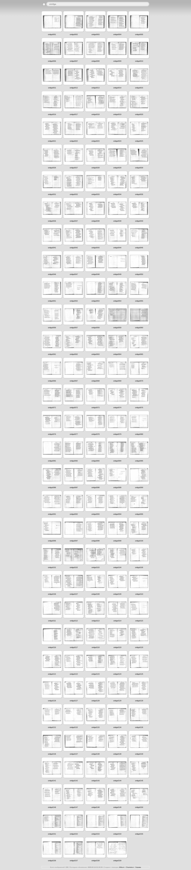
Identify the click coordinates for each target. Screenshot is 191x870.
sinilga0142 (74, 781)
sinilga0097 (74, 541)
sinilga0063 (95, 354)
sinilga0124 (117, 674)
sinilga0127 (74, 701)
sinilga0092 (74, 514)
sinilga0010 (139, 61)
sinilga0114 (117, 621)
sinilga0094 (117, 514)
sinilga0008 (95, 61)
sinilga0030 (139, 168)
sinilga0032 (74, 194)
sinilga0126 (52, 701)
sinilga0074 (117, 407)
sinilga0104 (117, 567)
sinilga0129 (117, 701)
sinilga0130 (139, 701)
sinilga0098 (95, 541)
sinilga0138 (95, 754)
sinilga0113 (96, 621)
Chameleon (130, 867)
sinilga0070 (139, 381)
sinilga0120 (139, 647)
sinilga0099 (117, 541)
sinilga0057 (74, 327)
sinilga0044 (117, 248)
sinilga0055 (139, 301)
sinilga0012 (74, 88)
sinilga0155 (139, 834)
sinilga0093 (95, 514)
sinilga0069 (117, 381)
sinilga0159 (117, 860)
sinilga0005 (139, 34)
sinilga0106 (52, 594)
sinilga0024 (117, 141)
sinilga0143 (95, 781)
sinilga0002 (74, 34)
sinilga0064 (117, 354)
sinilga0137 (74, 754)
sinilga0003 (95, 34)
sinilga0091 (52, 514)
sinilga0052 (74, 301)
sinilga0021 (52, 141)
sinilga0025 (139, 141)
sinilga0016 (52, 114)
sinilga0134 (117, 727)
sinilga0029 (117, 168)
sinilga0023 (95, 141)
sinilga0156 (52, 860)
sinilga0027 (74, 168)
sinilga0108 (95, 594)
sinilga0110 (139, 594)
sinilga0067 (74, 381)
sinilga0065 (139, 354)
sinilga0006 (52, 61)
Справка (138, 867)
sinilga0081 (52, 461)
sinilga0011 (52, 88)
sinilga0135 (139, 727)
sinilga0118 (96, 647)
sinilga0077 (74, 434)
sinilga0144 (117, 781)
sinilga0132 (74, 727)
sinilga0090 (139, 487)
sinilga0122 (74, 674)
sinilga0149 (117, 807)
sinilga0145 (139, 781)
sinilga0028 (95, 168)
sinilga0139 (117, 754)
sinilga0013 (95, 88)
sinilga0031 (52, 194)
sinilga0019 (117, 114)
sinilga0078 (95, 434)
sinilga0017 (74, 114)
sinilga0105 (139, 567)
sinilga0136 (52, 754)
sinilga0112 (74, 621)
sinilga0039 (117, 221)
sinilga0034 (117, 194)
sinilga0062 (74, 354)
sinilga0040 (139, 221)
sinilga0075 (139, 407)
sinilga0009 (117, 61)
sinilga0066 (52, 381)
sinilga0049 (117, 274)
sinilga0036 (52, 221)
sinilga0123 (95, 674)
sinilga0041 (52, 248)
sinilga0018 (95, 114)
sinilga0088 (95, 487)
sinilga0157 (74, 860)
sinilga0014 (117, 88)
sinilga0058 (95, 327)
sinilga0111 (52, 621)
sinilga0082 (74, 461)
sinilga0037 (74, 221)
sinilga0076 (52, 434)
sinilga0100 (139, 541)
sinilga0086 (52, 487)
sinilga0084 (117, 461)
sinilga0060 (139, 327)
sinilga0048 (95, 274)
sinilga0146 (52, 807)
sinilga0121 (52, 674)
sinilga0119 (117, 647)
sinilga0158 (95, 860)
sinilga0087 (74, 487)
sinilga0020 (139, 114)
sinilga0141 (52, 781)
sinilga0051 (52, 301)
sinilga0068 (95, 381)
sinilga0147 (74, 807)
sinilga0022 (74, 141)
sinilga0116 (52, 647)
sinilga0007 (74, 61)
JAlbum (121, 867)
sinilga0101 (52, 567)
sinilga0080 (139, 434)
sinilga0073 (95, 407)
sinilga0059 (117, 327)
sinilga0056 (52, 327)
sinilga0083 (95, 461)
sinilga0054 (117, 301)
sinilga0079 (117, 434)
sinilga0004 (117, 34)
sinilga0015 (139, 88)
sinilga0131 (52, 727)
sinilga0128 (95, 701)
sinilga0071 (52, 407)
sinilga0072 (74, 407)
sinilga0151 (52, 834)
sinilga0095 (139, 514)
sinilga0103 (95, 567)
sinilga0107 (74, 594)
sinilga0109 (117, 594)
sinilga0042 (74, 248)
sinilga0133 (95, 727)
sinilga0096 (52, 541)
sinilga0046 (52, 274)
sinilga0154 (117, 834)
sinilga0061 (52, 354)
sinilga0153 (95, 834)
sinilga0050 (139, 274)
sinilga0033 (95, 194)
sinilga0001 (52, 34)
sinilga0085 (139, 461)
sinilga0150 (139, 807)
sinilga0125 (139, 674)
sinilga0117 (74, 647)
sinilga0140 (139, 754)
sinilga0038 (95, 221)
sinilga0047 (74, 274)
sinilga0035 (139, 194)
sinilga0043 (95, 248)
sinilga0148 (95, 807)
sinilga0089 (117, 487)
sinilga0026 (52, 168)
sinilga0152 (74, 834)
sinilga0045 (139, 248)
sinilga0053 (95, 301)
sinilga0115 (139, 621)
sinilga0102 (74, 567)
